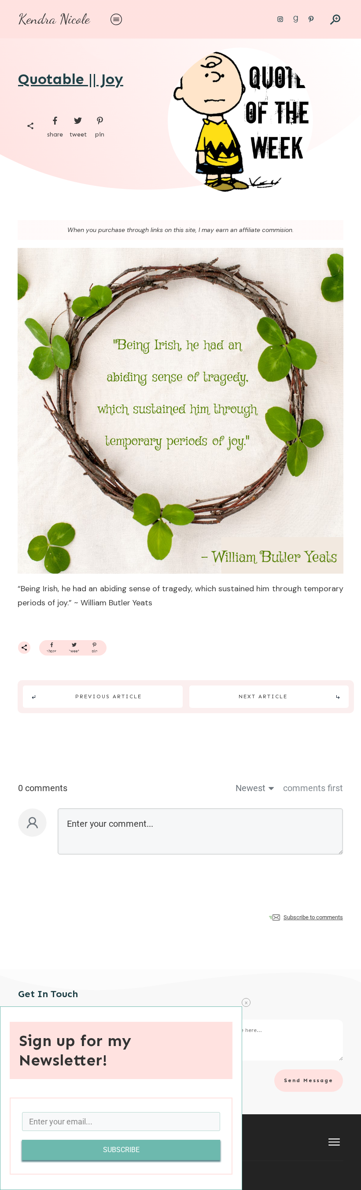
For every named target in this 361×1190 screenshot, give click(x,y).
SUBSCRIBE (121, 1150)
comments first (313, 788)
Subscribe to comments (313, 917)
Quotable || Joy (70, 79)
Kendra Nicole (54, 19)
